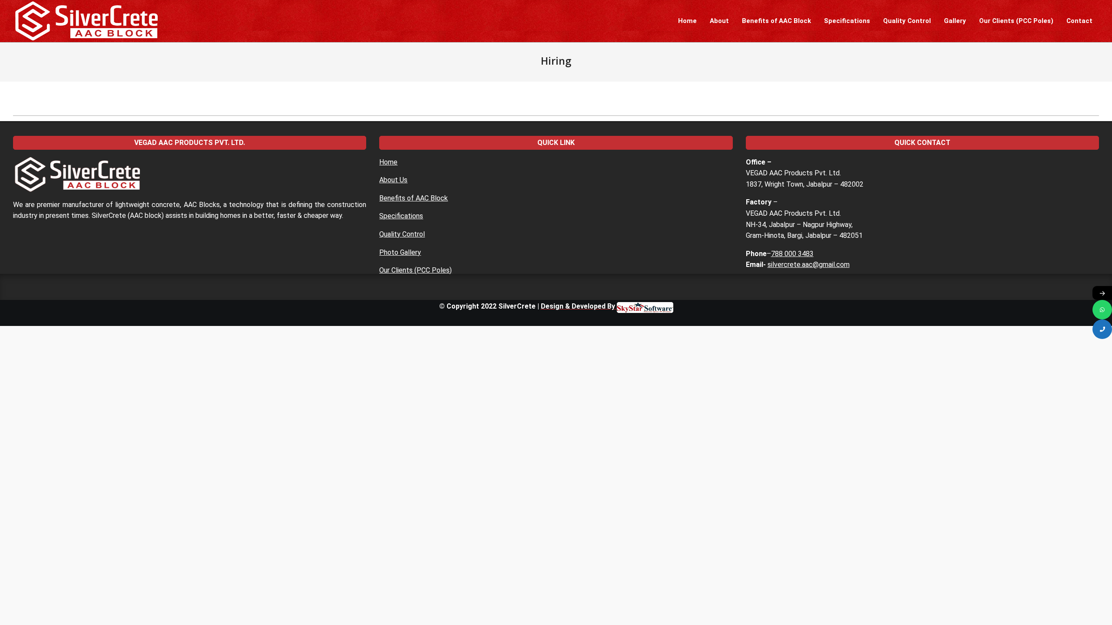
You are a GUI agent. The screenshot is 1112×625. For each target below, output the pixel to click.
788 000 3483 (792, 254)
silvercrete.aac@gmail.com (809, 264)
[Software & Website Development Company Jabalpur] (645, 306)
